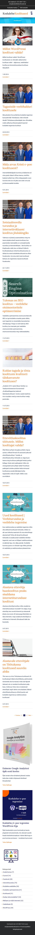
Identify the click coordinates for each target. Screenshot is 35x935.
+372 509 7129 (20, 2)
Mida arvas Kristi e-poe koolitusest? (17, 166)
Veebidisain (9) (8, 904)
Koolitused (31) (8, 893)
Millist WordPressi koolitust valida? (14, 50)
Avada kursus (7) (8, 872)
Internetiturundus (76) (10, 883)
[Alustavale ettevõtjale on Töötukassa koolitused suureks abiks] (17, 648)
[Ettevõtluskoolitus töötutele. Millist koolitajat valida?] (17, 425)
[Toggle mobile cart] (31, 14)
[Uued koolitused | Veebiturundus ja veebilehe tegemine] (17, 502)
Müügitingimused (17, 929)
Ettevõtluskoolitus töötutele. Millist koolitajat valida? (14, 441)
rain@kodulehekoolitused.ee (17, 4)
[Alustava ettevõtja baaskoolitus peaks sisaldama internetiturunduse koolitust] (17, 574)
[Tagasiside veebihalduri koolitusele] (17, 93)
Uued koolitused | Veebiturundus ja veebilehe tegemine (15, 519)
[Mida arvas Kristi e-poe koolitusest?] (17, 151)
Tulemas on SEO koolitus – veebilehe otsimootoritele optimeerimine (15, 306)
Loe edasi (5, 77)
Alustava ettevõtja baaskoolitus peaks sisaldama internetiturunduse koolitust (15, 594)
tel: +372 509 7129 (19, 924)
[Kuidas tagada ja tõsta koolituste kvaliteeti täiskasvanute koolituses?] (17, 357)
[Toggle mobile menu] (31, 12)
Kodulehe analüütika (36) (11, 886)
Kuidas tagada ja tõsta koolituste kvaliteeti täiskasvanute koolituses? (16, 376)
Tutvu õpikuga (7, 785)
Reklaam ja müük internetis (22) (13, 900)
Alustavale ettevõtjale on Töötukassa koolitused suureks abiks (16, 666)
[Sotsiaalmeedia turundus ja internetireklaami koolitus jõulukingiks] (17, 209)
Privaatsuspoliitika (25, 926)
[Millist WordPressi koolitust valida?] (17, 35)
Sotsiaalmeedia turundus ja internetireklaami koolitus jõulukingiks (16, 228)
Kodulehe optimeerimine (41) (12, 890)
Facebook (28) (7, 879)
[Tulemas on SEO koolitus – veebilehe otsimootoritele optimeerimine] (17, 287)
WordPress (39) (8, 908)
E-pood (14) (7, 875)
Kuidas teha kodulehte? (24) (12, 897)
